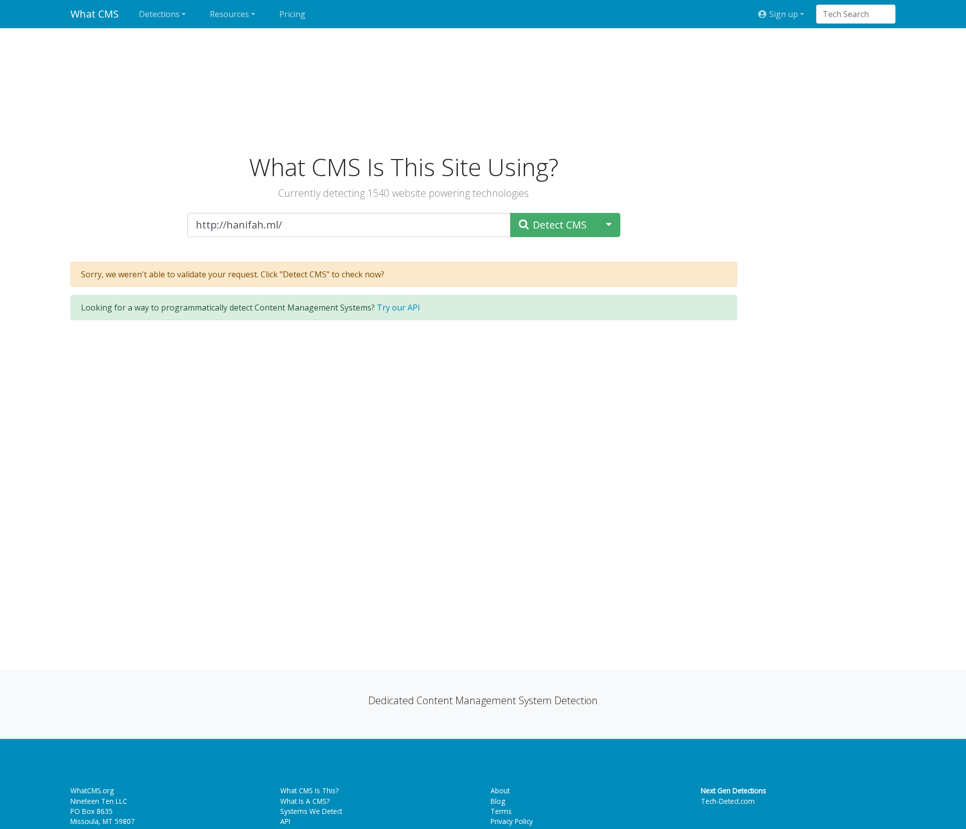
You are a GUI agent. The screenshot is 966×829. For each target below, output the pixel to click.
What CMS (94, 14)
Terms (501, 811)
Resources (229, 14)
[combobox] (851, 14)
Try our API (398, 307)
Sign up (782, 14)
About (500, 790)
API (285, 821)
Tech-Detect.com (728, 801)
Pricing (292, 14)
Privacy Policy (512, 821)
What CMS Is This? (309, 790)
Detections (159, 14)
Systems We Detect (311, 811)
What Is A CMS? (305, 801)
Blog (498, 801)
